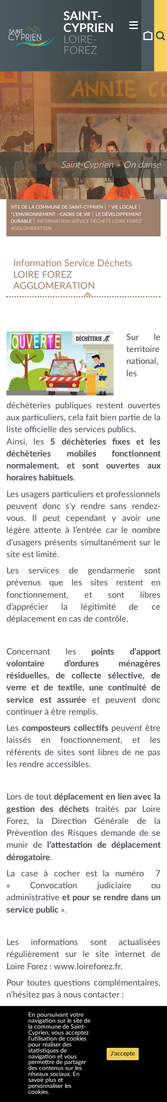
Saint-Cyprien (88, 22)
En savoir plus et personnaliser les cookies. (54, 1083)
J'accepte (122, 1054)
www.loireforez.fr (87, 966)
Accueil (147, 35)
